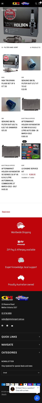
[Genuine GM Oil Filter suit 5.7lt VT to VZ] (31, 63)
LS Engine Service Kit (30, 170)
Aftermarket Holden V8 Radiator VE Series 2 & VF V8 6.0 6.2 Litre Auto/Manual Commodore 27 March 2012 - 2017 (11, 177)
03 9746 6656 (7, 313)
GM (23, 77)
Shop (8, 10)
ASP (23, 165)
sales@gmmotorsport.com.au (13, 319)
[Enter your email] (38, 372)
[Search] (36, 3)
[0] (39, 3)
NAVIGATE (7, 344)
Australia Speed (28, 118)
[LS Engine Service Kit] (31, 151)
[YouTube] (13, 326)
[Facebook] (4, 325)
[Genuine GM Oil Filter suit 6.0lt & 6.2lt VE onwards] (11, 104)
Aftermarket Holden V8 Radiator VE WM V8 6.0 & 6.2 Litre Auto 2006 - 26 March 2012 (31, 127)
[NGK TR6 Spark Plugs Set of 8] (11, 63)
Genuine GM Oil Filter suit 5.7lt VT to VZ (30, 83)
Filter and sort (11, 47)
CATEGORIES (9, 352)
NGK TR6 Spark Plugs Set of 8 (8, 82)
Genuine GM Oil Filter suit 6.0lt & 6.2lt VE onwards (9, 124)
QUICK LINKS (9, 337)
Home (3, 10)
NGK (3, 77)
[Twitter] (8, 325)
